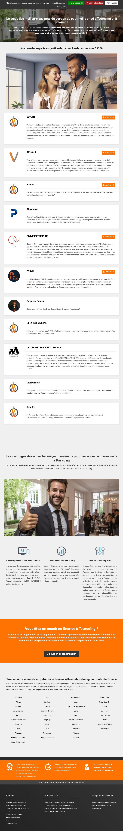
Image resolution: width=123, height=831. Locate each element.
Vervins (105, 720)
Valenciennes (105, 715)
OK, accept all (77, 3)
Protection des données (14, 814)
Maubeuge (76, 724)
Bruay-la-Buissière (18, 742)
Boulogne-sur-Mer (18, 738)
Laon (76, 702)
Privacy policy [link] (61, 7)
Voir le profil (109, 117)
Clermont (47, 715)
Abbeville (18, 698)
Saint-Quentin (104, 702)
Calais (47, 698)
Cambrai (47, 702)
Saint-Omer (104, 698)
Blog (7, 820)
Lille (75, 715)
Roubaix (76, 738)
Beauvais (18, 724)
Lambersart (75, 698)
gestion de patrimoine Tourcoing (55, 811)
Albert (18, 702)
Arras (18, 715)
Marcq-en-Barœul (76, 720)
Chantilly (47, 706)
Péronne (76, 733)
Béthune (18, 733)
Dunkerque (47, 733)
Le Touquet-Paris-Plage (76, 706)
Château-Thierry (47, 711)
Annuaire (9, 802)
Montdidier (76, 729)
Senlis (104, 706)
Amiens (18, 706)
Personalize (112, 3)
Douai (47, 729)
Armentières (18, 711)
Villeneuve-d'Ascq (105, 724)
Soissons (104, 711)
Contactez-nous (11, 823)
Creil (47, 724)
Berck (18, 729)
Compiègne (47, 720)
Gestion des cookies (13, 817)
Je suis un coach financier (61, 653)
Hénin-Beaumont (47, 738)
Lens (76, 711)
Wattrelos (105, 729)
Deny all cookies (95, 3)
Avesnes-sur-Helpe (18, 720)
